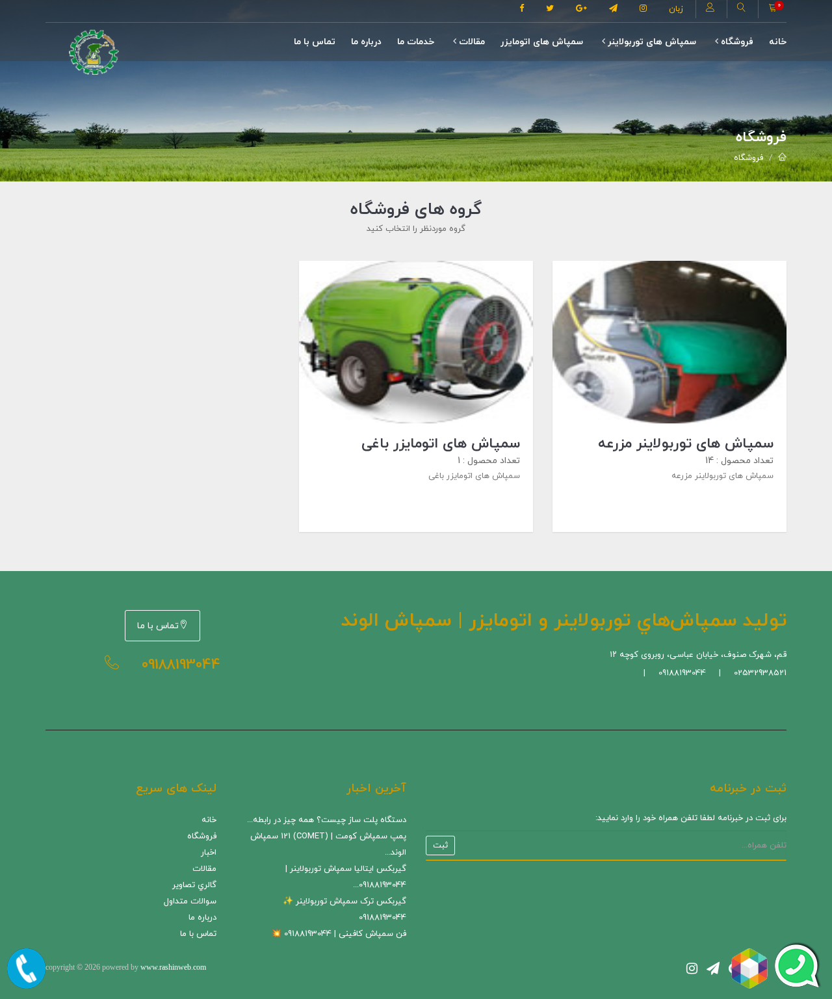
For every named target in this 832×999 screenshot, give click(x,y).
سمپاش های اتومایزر (541, 42)
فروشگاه (735, 42)
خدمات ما (415, 42)
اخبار (208, 853)
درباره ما (366, 42)
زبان (676, 9)
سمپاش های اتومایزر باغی (440, 444)
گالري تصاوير (194, 885)
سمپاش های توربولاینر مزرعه (686, 444)
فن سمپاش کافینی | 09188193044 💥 (338, 934)
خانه (777, 42)
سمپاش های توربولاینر (650, 42)
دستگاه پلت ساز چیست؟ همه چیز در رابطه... (326, 820)
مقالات (470, 42)
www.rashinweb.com (173, 967)
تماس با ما (314, 42)
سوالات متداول (190, 901)
